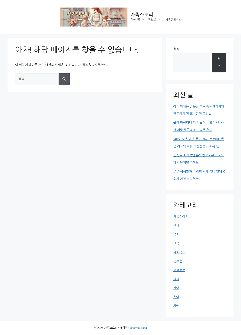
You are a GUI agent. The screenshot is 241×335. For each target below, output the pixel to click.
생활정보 (179, 270)
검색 (176, 49)
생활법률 (179, 261)
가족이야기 (180, 217)
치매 (176, 306)
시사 (176, 279)
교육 (176, 243)
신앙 (176, 288)
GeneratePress (137, 328)
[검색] (64, 79)
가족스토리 (141, 14)
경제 (176, 234)
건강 (176, 225)
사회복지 (179, 252)
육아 (176, 297)
